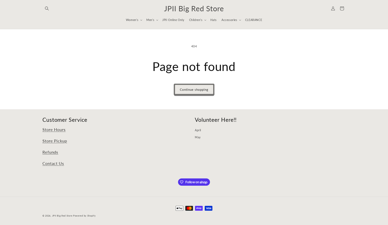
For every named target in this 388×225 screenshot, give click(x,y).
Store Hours (54, 129)
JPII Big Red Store (62, 215)
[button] (46, 8)
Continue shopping (194, 89)
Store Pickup (54, 141)
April (198, 130)
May (198, 137)
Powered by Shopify (84, 215)
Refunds (50, 152)
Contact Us (53, 163)
